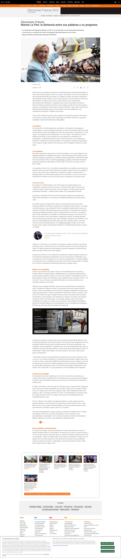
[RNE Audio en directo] (9, 2)
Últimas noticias (64, 509)
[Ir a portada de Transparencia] (83, 518)
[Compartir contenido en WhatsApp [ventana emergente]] (84, 87)
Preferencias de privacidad (107, 551)
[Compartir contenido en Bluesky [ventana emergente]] (81, 87)
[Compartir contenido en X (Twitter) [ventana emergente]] (77, 87)
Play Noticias (75, 509)
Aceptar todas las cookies (107, 543)
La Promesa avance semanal (50, 509)
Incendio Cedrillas (48, 507)
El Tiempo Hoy (68, 507)
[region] (60, 547)
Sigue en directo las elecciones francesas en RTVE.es (39, 34)
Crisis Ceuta (58, 507)
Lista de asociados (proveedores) (60, 545)
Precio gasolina (78, 507)
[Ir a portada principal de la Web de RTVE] (26, 517)
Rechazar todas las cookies (107, 547)
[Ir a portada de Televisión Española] (41, 518)
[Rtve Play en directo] (6, 2)
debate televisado (65, 223)
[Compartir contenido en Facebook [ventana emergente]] (74, 87)
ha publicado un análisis (63, 160)
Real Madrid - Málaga (35, 507)
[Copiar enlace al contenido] (87, 87)
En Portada (81, 303)
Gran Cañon (88, 507)
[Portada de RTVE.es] (38, 2)
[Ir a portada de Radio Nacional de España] (56, 518)
